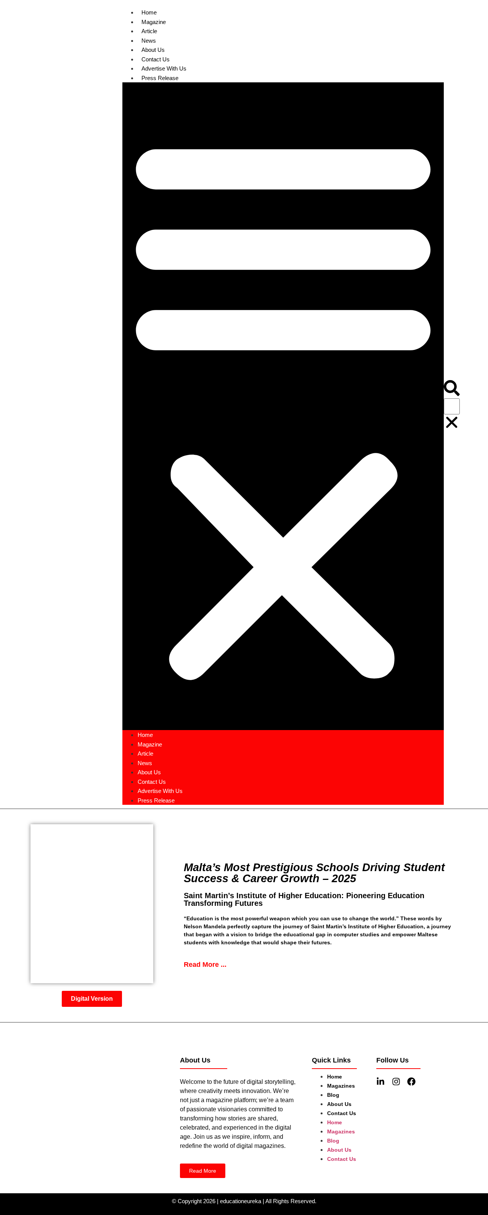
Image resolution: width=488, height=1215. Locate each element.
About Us (153, 50)
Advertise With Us (163, 68)
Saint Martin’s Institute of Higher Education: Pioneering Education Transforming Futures (304, 899)
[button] (283, 406)
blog (333, 1095)
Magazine (153, 22)
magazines (341, 1086)
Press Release (159, 78)
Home (149, 12)
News (148, 40)
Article (149, 31)
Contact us (341, 1113)
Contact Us (155, 59)
